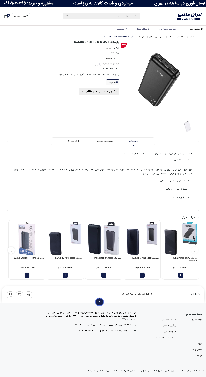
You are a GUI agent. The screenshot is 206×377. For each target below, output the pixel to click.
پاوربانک (141, 37)
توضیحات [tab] (133, 141)
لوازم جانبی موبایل (156, 37)
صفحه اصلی (195, 29)
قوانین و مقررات (169, 331)
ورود (24, 16)
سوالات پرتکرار (142, 29)
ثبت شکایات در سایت (166, 337)
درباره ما (198, 355)
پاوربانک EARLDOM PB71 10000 (107, 258)
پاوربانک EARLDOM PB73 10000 (68, 258)
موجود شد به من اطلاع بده (98, 91)
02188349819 (145, 294)
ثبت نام (17, 16)
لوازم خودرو (197, 319)
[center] (67, 16)
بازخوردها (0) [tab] (74, 141)
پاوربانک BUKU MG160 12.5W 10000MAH (185, 259)
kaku (113, 53)
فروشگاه (198, 343)
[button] (11, 250)
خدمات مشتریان (169, 319)
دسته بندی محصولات (169, 29)
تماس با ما (197, 349)
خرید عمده (121, 29)
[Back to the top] (99, 301)
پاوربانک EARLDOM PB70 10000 (145, 258)
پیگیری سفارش (169, 325)
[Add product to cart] (180, 275)
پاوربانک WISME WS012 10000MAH (29, 258)
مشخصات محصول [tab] (104, 141)
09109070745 (129, 294)
